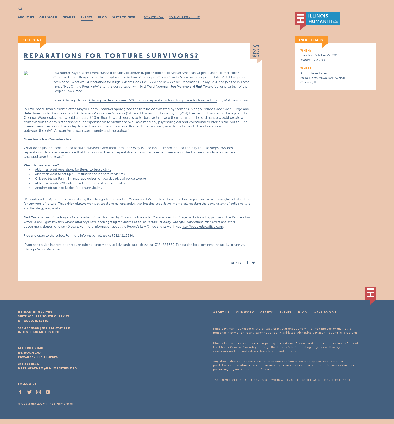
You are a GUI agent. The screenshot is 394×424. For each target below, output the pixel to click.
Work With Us (282, 380)
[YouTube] (50, 393)
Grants (69, 17)
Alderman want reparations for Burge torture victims (73, 169)
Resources (258, 380)
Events (87, 17)
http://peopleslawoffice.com (202, 226)
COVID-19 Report (337, 380)
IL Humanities (317, 21)
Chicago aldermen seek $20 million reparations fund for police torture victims (153, 100)
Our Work (48, 17)
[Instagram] (40, 393)
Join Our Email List (184, 17)
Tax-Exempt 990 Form (229, 380)
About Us (26, 17)
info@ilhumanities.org (38, 332)
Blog (102, 17)
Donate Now (154, 17)
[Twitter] (31, 393)
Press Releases (308, 380)
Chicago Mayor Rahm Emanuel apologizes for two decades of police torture (90, 179)
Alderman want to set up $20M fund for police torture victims (80, 174)
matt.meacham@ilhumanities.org (47, 368)
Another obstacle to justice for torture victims (68, 188)
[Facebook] (22, 393)
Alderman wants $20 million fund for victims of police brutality (80, 183)
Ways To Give (123, 17)
